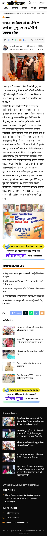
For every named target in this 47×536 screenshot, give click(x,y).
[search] (30, 3)
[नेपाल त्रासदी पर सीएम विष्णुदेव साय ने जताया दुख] (9, 366)
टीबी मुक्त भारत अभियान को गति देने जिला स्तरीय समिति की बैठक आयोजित (23, 282)
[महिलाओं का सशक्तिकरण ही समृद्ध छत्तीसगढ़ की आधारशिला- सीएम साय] (9, 330)
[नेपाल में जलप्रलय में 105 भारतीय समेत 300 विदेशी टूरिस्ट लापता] (9, 378)
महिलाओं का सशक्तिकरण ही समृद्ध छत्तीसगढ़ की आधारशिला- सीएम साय (30, 328)
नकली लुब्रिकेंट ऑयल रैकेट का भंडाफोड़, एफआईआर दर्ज (24, 295)
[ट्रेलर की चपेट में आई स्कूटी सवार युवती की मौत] (9, 354)
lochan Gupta (18, 46)
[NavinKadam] (16, 2)
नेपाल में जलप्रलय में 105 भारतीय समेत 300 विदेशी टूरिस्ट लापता (29, 376)
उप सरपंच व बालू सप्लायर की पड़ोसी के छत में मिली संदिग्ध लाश (23, 290)
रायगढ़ (7, 17)
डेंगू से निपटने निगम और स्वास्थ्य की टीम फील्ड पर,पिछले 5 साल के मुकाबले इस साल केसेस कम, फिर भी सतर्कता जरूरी (30, 421)
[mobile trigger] (5, 2)
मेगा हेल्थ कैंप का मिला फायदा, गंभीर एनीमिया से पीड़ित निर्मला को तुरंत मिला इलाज (30, 456)
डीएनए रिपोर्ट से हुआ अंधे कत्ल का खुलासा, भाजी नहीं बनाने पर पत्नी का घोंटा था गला (30, 340)
